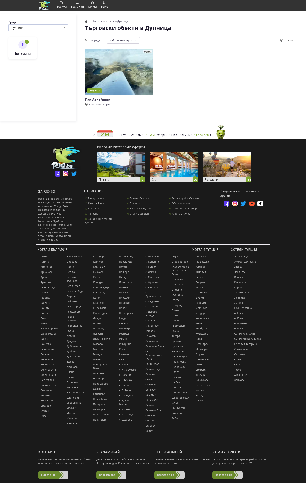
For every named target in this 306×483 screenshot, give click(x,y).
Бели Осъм (47, 364)
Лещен (97, 318)
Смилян (150, 415)
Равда (122, 318)
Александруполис (245, 261)
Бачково (46, 344)
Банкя (44, 313)
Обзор (97, 388)
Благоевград (48, 385)
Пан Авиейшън (97, 99)
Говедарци (73, 311)
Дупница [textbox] (17, 28)
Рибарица (125, 344)
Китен (97, 277)
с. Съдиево (152, 301)
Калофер (98, 256)
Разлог (123, 338)
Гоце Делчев (74, 325)
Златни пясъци (76, 392)
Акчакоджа (202, 261)
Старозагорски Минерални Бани (181, 270)
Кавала (238, 277)
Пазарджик (100, 404)
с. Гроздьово (126, 395)
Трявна (176, 320)
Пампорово (100, 409)
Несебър (98, 378)
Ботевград (47, 400)
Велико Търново (72, 278)
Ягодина (177, 413)
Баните (45, 308)
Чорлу (199, 395)
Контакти (93, 208)
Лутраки (239, 302)
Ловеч (97, 323)
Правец (123, 308)
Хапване (92, 213)
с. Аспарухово (127, 369)
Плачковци (126, 282)
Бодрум (200, 282)
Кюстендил (100, 313)
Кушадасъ (202, 333)
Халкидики (240, 374)
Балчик (45, 302)
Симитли (150, 394)
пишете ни (48, 475)
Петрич (123, 266)
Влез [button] (104, 7)
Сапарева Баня (154, 346)
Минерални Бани (100, 366)
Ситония (239, 354)
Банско (45, 318)
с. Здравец (125, 419)
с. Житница (126, 414)
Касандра (240, 282)
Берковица (47, 380)
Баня (44, 323)
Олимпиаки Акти (244, 333)
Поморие (124, 302)
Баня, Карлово (49, 328)
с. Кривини (152, 261)
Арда (44, 277)
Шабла (176, 382)
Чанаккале (202, 380)
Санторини (241, 349)
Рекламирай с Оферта (185, 198)
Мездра (98, 354)
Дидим (200, 297)
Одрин (200, 354)
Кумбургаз (202, 328)
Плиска (123, 292)
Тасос (237, 369)
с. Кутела (150, 266)
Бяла (44, 416)
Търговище (178, 325)
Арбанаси (47, 272)
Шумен (176, 402)
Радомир (124, 328)
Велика (71, 272)
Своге (148, 379)
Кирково (98, 272)
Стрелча (177, 289)
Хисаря (176, 336)
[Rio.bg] (44, 5)
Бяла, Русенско (76, 256)
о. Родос (239, 328)
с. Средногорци (153, 294)
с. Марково (152, 277)
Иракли (71, 408)
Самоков (150, 336)
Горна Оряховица (74, 318)
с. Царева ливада (151, 313)
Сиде (199, 364)
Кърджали (99, 308)
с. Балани (125, 374)
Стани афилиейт (139, 213)
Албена (45, 261)
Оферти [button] (61, 7)
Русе (121, 359)
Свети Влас (152, 364)
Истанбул (201, 308)
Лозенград (202, 344)
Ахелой (45, 292)
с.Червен (150, 330)
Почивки (134, 203)
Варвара (72, 261)
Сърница (177, 294)
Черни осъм (179, 361)
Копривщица (101, 287)
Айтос (44, 256)
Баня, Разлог (48, 333)
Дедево (71, 341)
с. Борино (125, 385)
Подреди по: (97, 40)
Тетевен (176, 300)
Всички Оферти (139, 198)
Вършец (72, 296)
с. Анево (124, 364)
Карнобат (99, 266)
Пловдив (124, 297)
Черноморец (179, 366)
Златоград (73, 397)
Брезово (46, 405)
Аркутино (46, 282)
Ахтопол (46, 297)
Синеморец (152, 400)
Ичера (71, 413)
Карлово (98, 261)
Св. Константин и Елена (153, 355)
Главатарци (74, 306)
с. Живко (124, 409)
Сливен (149, 405)
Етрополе (72, 382)
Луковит (98, 333)
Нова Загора (100, 383)
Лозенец (98, 328)
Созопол (150, 425)
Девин (71, 336)
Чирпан (176, 372)
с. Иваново (152, 256)
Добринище (74, 346)
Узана (175, 330)
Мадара (98, 344)
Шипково (177, 387)
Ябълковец (178, 408)
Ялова (199, 400)
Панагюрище (101, 414)
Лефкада (239, 297)
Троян (175, 310)
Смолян (150, 420)
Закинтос (239, 272)
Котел (96, 297)
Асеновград (48, 287)
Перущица (125, 261)
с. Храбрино (152, 306)
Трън (175, 315)
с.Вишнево (152, 325)
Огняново (99, 394)
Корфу (238, 287)
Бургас (45, 410)
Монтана (98, 373)
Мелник (98, 359)
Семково (150, 389)
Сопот (149, 430)
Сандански (151, 341)
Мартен (98, 349)
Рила (122, 349)
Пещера (124, 272)
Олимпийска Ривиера (247, 338)
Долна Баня (74, 356)
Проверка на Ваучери (185, 208)
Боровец (46, 395)
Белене (45, 354)
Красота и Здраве (140, 208)
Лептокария (241, 292)
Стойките (177, 284)
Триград (177, 305)
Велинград (73, 286)
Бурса (199, 287)
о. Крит (238, 318)
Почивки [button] (77, 7)
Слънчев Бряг (154, 410)
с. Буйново (125, 390)
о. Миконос (241, 323)
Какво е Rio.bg (96, 203)
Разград (124, 333)
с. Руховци (151, 287)
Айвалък (201, 256)
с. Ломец (150, 272)
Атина (238, 266)
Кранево (98, 302)
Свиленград (152, 369)
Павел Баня (100, 399)
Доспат (71, 361)
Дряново (72, 366)
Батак (44, 338)
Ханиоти (239, 380)
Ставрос (239, 364)
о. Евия (238, 313)
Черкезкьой (203, 385)
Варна (71, 266)
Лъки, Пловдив (102, 338)
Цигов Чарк (179, 346)
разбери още (165, 475)
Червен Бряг (179, 356)
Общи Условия (180, 203)
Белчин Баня (49, 374)
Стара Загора (180, 261)
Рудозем (124, 354)
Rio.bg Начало (96, 198)
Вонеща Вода (75, 291)
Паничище (99, 419)
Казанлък (73, 423)
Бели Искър (48, 359)
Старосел (177, 279)
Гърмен (71, 330)
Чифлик (176, 377)
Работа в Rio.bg (181, 213)
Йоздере (201, 313)
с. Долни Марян (124, 402)
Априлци (46, 266)
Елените (72, 377)
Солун (238, 359)
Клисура (98, 282)
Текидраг (201, 374)
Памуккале (202, 359)
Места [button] (92, 7)
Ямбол (175, 418)
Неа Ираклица (243, 308)
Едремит (201, 302)
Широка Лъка (180, 392)
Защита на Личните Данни (99, 220)
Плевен (123, 287)
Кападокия (202, 318)
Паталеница (126, 256)
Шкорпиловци (180, 397)
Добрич (71, 351)
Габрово (72, 301)
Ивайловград (75, 402)
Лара (199, 338)
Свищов (150, 374)
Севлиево (151, 384)
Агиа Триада (241, 256)
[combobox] (38, 27)
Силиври (201, 369)
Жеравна (72, 387)
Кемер (199, 323)
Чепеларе (178, 351)
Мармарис (202, 349)
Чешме (200, 390)
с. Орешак (151, 282)
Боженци (46, 390)
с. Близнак (125, 380)
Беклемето (47, 349)
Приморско (126, 313)
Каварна (72, 418)
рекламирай (107, 475)
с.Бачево (150, 320)
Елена (70, 372)
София (175, 256)
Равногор (125, 323)
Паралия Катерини (246, 344)
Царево (176, 341)
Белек (199, 277)
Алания (200, 266)
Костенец (99, 292)
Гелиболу (201, 292)
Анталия (201, 272)
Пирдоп (124, 277)
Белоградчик (48, 369)
